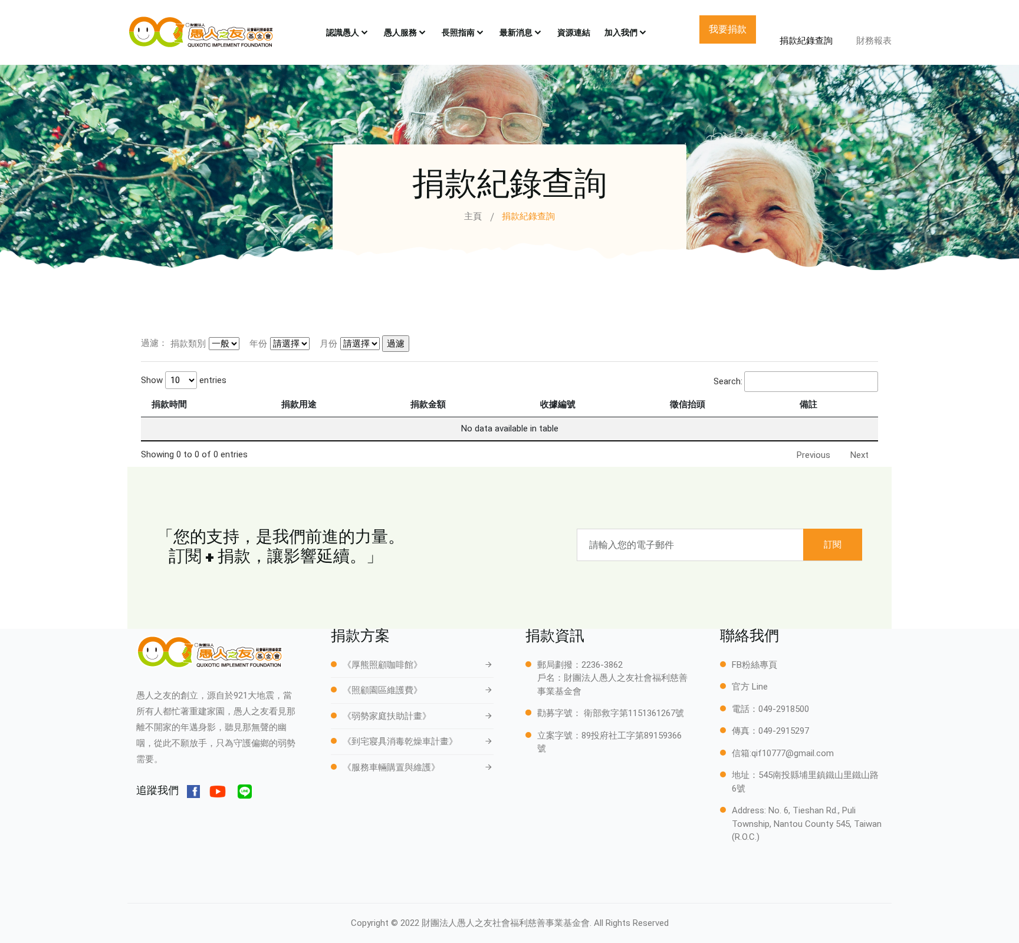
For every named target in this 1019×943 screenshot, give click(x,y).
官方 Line (750, 686)
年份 (258, 343)
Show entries (183, 380)
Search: (728, 381)
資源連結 (573, 32)
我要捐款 (728, 29)
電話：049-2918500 (770, 709)
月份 (328, 343)
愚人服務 (400, 32)
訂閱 (833, 544)
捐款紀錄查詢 (806, 40)
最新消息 (515, 32)
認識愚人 (342, 32)
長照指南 (458, 32)
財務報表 (874, 40)
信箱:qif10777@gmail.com (783, 753)
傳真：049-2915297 (770, 731)
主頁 (473, 216)
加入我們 (620, 32)
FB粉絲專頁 (754, 665)
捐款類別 (188, 343)
